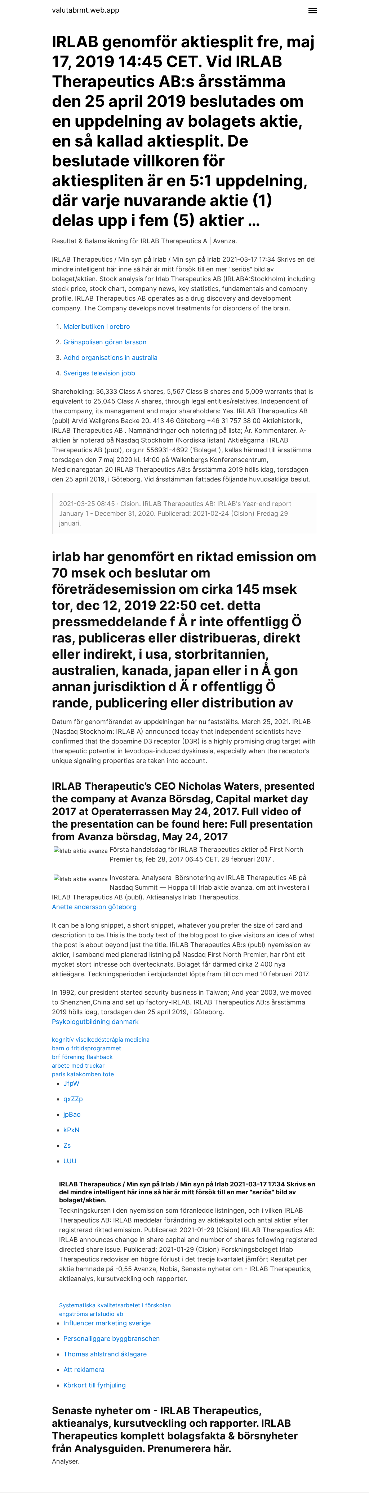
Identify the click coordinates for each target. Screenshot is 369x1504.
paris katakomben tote (83, 1074)
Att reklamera (84, 1369)
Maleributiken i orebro (96, 326)
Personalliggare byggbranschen (111, 1338)
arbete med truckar (78, 1065)
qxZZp (73, 1099)
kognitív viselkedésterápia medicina (101, 1039)
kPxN (71, 1130)
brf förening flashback (82, 1056)
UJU (69, 1161)
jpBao (72, 1114)
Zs (67, 1145)
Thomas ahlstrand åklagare (105, 1354)
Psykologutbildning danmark (95, 1021)
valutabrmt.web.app (85, 10)
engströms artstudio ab (91, 1313)
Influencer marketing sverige (107, 1323)
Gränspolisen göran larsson (105, 342)
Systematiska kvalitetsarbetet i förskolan (115, 1305)
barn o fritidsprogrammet (86, 1048)
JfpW (71, 1083)
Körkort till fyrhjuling (94, 1385)
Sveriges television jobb (99, 373)
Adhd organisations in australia (110, 357)
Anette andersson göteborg (94, 907)
